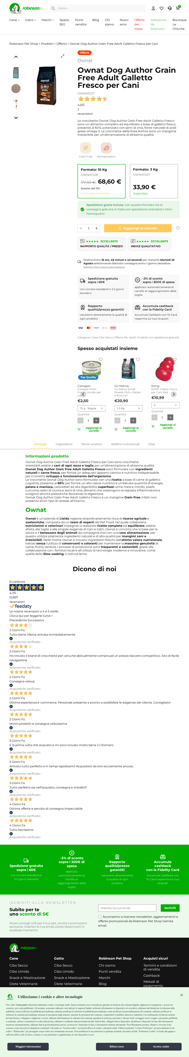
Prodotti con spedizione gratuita (158, 337)
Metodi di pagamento (153, 984)
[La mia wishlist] (161, 8)
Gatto (29, 20)
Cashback (151, 976)
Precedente (18, 620)
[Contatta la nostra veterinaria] (169, 8)
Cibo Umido (19, 972)
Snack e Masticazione (27, 978)
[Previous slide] (83, 394)
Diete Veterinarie (23, 984)
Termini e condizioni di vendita (160, 968)
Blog (95, 20)
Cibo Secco (106, 337)
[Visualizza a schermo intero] (62, 56)
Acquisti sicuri (155, 958)
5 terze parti (21, 1005)
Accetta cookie (161, 1046)
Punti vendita (110, 972)
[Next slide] (15, 117)
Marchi (46, 20)
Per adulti (130, 337)
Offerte (118, 337)
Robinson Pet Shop (115, 958)
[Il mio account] (153, 8)
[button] (181, 994)
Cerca (53, 8)
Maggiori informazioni (28, 1046)
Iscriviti (170, 908)
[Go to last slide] (15, 57)
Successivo (36, 620)
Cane (13, 20)
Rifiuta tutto (117, 1046)
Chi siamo (107, 965)
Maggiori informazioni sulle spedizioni (104, 267)
